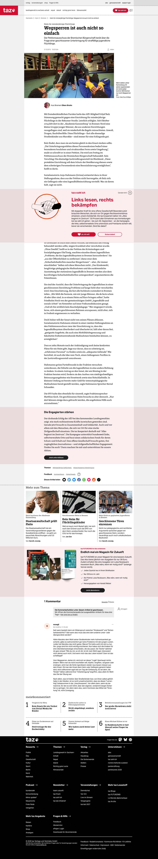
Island (55, 763)
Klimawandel (58, 770)
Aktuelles (84, 752)
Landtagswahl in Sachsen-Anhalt (63, 754)
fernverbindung (32, 794)
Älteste (111, 602)
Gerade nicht (122, 193)
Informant (85, 845)
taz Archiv (112, 801)
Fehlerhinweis (71, 474)
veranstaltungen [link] (37, 3)
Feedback (57, 822)
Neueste (104, 602)
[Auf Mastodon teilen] (69, 479)
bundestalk (30, 790)
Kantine (29, 826)
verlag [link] (28, 3)
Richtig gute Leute (60, 766)
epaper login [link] (126, 3)
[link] (38, 10)
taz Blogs (111, 791)
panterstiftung (114, 766)
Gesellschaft (31, 759)
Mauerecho (30, 801)
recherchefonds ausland (117, 763)
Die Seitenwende (87, 759)
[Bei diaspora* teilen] (89, 479)
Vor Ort (84, 794)
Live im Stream (87, 797)
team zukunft (58, 790)
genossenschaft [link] (115, 3)
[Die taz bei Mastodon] (120, 741)
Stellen (83, 763)
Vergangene (85, 801)
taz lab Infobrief (59, 801)
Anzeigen (29, 832)
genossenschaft (114, 756)
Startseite (29, 18)
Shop (28, 829)
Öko (27, 756)
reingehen (30, 808)
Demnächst (85, 790)
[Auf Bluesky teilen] (74, 479)
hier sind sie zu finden (69, 614)
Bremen (43, 18)
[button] (131, 10)
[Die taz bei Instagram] (130, 741)
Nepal (55, 759)
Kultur (28, 763)
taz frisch (57, 794)
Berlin (28, 770)
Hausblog (84, 756)
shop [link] (46, 3)
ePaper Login (58, 829)
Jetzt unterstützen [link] (56, 458)
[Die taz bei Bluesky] (125, 741)
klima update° (31, 797)
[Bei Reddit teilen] (94, 479)
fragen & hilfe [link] (53, 3)
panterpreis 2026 (115, 770)
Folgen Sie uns (112, 740)
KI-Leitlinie (126, 842)
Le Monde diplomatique (117, 798)
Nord (36, 18)
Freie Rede (30, 804)
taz (32, 739)
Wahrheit (29, 777)
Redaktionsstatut (97, 842)
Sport (28, 766)
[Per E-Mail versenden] (64, 479)
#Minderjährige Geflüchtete (62, 468)
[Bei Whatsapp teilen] (84, 479)
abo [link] (106, 3)
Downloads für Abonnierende (65, 832)
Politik (28, 752)
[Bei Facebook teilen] (79, 479)
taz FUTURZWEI (114, 794)
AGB (112, 845)
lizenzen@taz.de (41, 845)
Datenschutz (94, 845)
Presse (83, 766)
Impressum (105, 845)
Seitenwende (120, 845)
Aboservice (57, 825)
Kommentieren (59, 474)
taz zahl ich (112, 759)
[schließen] (130, 193)
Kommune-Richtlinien (113, 842)
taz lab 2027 (85, 804)
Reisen (28, 822)
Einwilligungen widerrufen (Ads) (93, 848)
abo (109, 752)
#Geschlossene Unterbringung (83, 468)
